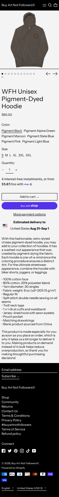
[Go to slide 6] (18, 74)
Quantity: (8, 163)
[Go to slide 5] (15, 74)
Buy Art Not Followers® (18, 5)
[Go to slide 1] (2, 74)
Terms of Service (13, 429)
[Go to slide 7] (21, 74)
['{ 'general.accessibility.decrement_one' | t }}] (3, 170)
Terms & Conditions (16, 416)
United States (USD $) (30, 488)
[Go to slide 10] (31, 74)
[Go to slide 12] (2, 77)
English (6, 488)
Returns (7, 406)
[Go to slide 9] (27, 74)
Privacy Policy (11, 420)
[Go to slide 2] (5, 74)
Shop (5, 397)
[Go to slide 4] (12, 74)
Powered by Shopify (13, 467)
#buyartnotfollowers (16, 425)
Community (10, 402)
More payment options (29, 214)
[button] (50, 5)
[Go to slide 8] (24, 74)
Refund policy (11, 434)
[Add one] (16, 170)
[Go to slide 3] (8, 74)
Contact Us (10, 411)
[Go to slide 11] (34, 74)
